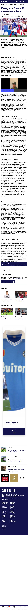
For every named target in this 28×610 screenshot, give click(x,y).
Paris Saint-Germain (12, 507)
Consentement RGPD (15, 498)
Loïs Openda (5, 524)
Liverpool (12, 522)
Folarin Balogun (4, 528)
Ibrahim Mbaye (3, 522)
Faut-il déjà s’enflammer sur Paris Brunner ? (20, 292)
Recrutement (6, 499)
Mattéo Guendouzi (4, 507)
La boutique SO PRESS (8, 495)
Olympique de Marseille (12, 513)
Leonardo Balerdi (4, 514)
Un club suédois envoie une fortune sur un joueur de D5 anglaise (13, 456)
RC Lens (11, 515)
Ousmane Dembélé (4, 526)
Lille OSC (12, 511)
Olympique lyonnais (12, 509)
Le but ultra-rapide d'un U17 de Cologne (7, 292)
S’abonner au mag (19, 1)
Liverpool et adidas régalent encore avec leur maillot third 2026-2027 (21, 309)
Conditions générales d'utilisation (11, 496)
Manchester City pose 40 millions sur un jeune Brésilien (12, 447)
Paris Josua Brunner (4, 512)
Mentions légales (20, 495)
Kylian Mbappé (4, 517)
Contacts (15, 494)
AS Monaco (12, 517)
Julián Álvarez (3, 519)
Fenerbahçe (12, 516)
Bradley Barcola (3, 509)
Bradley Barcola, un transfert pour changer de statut (6, 309)
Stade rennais (11, 519)
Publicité (5, 498)
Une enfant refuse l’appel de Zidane (9, 465)
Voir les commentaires (7, 282)
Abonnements (6, 494)
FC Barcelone (13, 521)
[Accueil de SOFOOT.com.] (4, 1)
